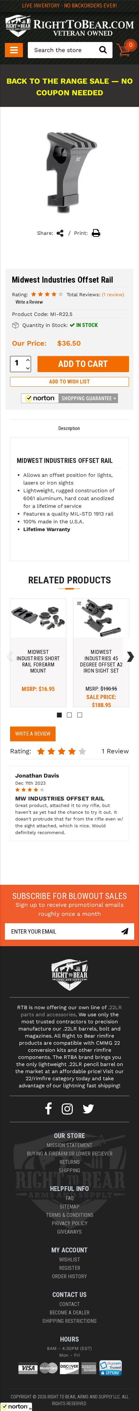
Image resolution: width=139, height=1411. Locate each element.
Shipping (69, 1170)
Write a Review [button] (29, 302)
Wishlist (69, 1260)
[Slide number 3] (79, 715)
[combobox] (70, 50)
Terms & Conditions (69, 1215)
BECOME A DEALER (69, 1313)
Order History (69, 1276)
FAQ (70, 1198)
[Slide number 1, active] (59, 715)
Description (69, 428)
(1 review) (113, 295)
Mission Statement (69, 1145)
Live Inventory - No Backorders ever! (69, 5)
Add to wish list (69, 382)
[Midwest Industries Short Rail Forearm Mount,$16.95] (38, 618)
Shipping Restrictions (69, 1321)
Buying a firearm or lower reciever (69, 1154)
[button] (69, 398)
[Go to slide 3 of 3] (8, 648)
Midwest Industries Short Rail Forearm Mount (38, 661)
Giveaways (69, 1232)
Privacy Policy (70, 1223)
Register (69, 1268)
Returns (69, 1162)
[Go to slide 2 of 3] (129, 648)
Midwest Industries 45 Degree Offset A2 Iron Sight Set (101, 661)
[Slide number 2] (69, 715)
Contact (69, 1304)
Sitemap (70, 1207)
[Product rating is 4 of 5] (47, 294)
